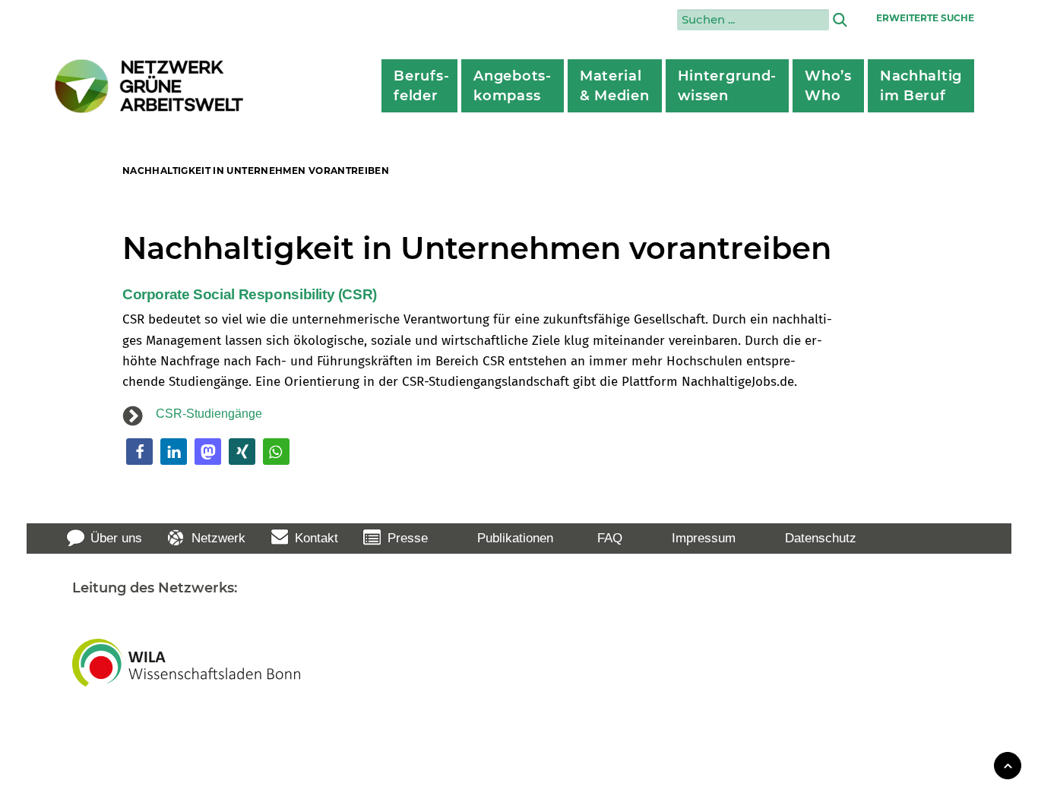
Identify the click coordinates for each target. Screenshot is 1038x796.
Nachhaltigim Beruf (921, 86)
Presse (408, 538)
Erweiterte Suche (925, 18)
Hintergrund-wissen (727, 86)
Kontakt (316, 538)
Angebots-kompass (512, 86)
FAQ (609, 538)
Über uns (116, 538)
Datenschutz (820, 538)
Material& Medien (615, 86)
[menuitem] (419, 85)
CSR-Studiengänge (209, 413)
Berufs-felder (421, 86)
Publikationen (515, 538)
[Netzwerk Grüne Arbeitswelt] (149, 86)
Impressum (704, 538)
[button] (139, 451)
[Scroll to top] (1007, 764)
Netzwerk (218, 538)
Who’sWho (828, 86)
